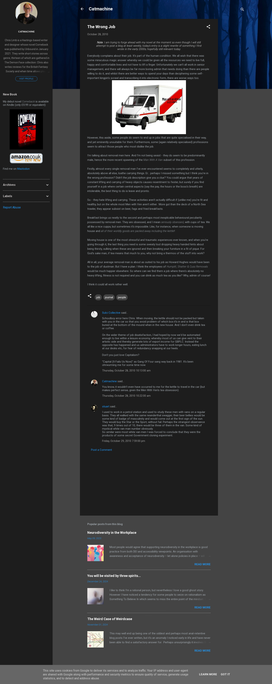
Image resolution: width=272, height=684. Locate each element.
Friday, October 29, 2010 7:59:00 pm (123, 441)
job (98, 297)
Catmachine (101, 8)
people (122, 297)
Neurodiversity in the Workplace (111, 532)
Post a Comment (101, 449)
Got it (225, 674)
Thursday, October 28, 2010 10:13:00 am (126, 370)
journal (109, 297)
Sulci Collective (111, 312)
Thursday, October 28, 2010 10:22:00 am (126, 395)
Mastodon (23, 168)
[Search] (242, 10)
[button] (208, 27)
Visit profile (26, 78)
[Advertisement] (233, 74)
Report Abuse (12, 207)
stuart (105, 406)
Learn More (208, 674)
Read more (202, 564)
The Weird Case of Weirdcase (109, 619)
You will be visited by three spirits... (114, 576)
